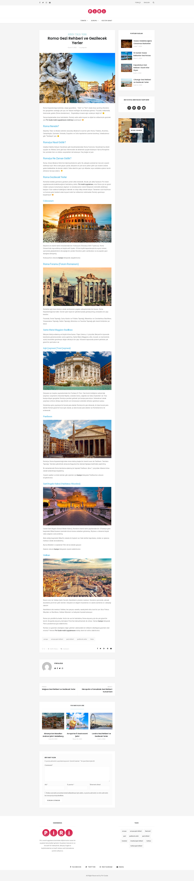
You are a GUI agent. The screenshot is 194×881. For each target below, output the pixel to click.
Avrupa (94, 21)
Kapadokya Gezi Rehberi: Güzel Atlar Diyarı (141, 67)
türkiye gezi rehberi (136, 846)
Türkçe (138, 3)
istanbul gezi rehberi (136, 841)
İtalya (78, 34)
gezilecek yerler (82, 639)
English (147, 3)
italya (92, 639)
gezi (124, 836)
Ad (46, 784)
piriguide (84, 47)
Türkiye (83, 21)
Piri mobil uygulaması (85, 184)
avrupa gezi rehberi (57, 639)
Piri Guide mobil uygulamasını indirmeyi (60, 120)
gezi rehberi (70, 639)
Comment (66, 649)
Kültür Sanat (107, 21)
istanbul (124, 841)
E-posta (70, 784)
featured (147, 831)
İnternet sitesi (95, 784)
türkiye (149, 841)
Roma (84, 34)
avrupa (46, 639)
